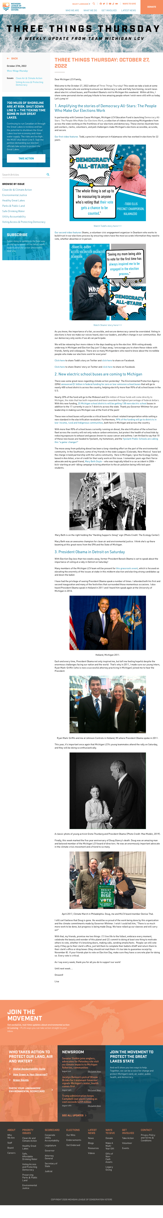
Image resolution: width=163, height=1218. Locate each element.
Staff (9, 1142)
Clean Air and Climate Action (29, 1139)
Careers (11, 1153)
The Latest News (94, 1071)
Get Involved (109, 10)
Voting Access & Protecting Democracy (29, 83)
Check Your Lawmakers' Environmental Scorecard (27, 1090)
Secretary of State (51, 1165)
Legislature (50, 1145)
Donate (151, 7)
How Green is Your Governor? (30, 1074)
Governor (50, 1150)
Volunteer (127, 1143)
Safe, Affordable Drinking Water (29, 1156)
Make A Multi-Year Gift (110, 1146)
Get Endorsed (73, 1145)
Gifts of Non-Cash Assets (109, 1157)
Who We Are (72, 10)
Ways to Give (129, 3)
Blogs (91, 1143)
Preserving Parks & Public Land (29, 1177)
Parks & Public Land (13, 205)
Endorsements (73, 1140)
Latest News (128, 10)
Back (14, 58)
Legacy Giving (109, 1168)
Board (10, 1147)
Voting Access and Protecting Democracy (29, 1167)
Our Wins (70, 1135)
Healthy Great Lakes (13, 200)
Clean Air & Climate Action (29, 78)
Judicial (48, 1171)
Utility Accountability (14, 216)
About (11, 1130)
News (91, 1138)
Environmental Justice (14, 195)
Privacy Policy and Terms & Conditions (148, 1138)
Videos (91, 1153)
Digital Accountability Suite (29, 1068)
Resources (93, 1148)
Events (125, 1148)
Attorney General (49, 1157)
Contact (146, 1130)
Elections (73, 1130)
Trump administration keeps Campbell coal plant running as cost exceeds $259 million (79, 1098)
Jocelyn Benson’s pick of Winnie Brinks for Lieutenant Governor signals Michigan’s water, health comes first (80, 1081)
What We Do (90, 10)
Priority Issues (27, 1132)
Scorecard (52, 1130)
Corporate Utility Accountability (52, 1138)
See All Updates (73, 1115)
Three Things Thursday (17, 70)
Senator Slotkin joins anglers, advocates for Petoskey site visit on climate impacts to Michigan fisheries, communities (80, 1063)
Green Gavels (21, 1080)
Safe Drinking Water (13, 211)
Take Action (26, 158)
